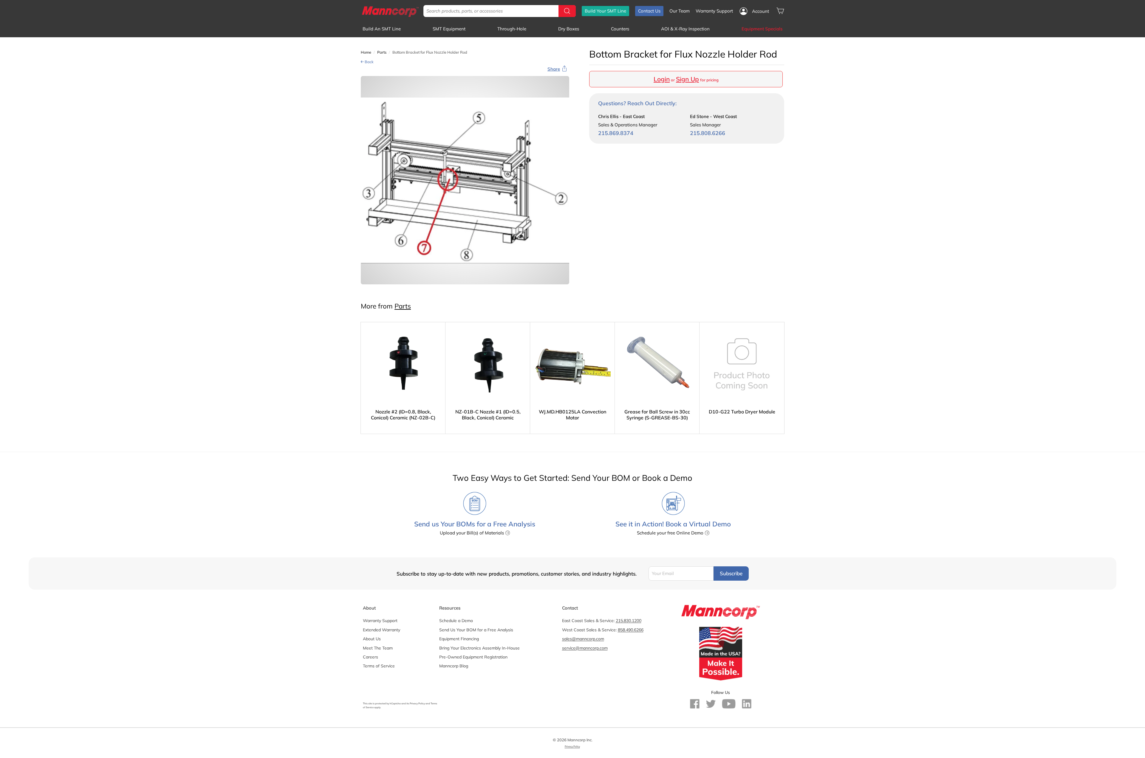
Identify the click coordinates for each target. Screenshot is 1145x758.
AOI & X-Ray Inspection (685, 29)
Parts (381, 52)
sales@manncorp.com (583, 638)
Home (366, 52)
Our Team (679, 11)
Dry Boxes (568, 29)
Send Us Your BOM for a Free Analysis (476, 630)
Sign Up (687, 79)
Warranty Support (714, 11)
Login (662, 79)
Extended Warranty (381, 630)
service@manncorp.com (585, 648)
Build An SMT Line (382, 29)
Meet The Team (378, 648)
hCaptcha (395, 703)
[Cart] (780, 11)
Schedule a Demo (456, 620)
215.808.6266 (707, 133)
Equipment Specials (762, 29)
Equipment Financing (459, 638)
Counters (620, 29)
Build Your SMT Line (605, 11)
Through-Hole (511, 29)
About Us (372, 638)
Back (369, 61)
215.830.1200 (628, 620)
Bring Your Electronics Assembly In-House (479, 648)
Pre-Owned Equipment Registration (473, 657)
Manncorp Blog (453, 666)
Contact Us (649, 11)
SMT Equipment (449, 29)
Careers (370, 657)
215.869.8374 (615, 133)
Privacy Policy (417, 703)
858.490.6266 (630, 630)
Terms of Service (379, 666)
